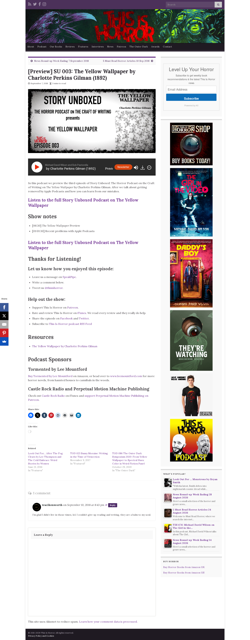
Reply (112, 505)
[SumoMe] (4, 341)
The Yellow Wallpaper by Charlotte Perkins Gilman (64, 346)
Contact (167, 46)
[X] (4, 316)
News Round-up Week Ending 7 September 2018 (61, 60)
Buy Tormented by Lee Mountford (50, 376)
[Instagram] (44, 3)
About (30, 46)
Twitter (84, 318)
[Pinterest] (4, 333)
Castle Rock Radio (53, 395)
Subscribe (191, 98)
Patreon (121, 46)
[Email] (4, 324)
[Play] (37, 167)
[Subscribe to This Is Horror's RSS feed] (29, 3)
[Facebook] (39, 3)
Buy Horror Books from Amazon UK (184, 567)
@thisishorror (54, 288)
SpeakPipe (69, 277)
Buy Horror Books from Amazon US (183, 572)
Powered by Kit (191, 105)
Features (83, 46)
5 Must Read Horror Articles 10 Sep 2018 (126, 60)
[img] (149, 168)
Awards (155, 46)
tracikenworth (52, 505)
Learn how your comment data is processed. (108, 621)
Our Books (56, 46)
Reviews (70, 46)
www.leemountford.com (126, 376)
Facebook (66, 318)
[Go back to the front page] (125, 26)
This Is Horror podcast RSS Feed (70, 324)
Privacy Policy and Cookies (41, 636)
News (110, 46)
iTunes (81, 313)
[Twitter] (35, 3)
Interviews (98, 46)
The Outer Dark (138, 46)
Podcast (41, 46)
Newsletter (123, 167)
